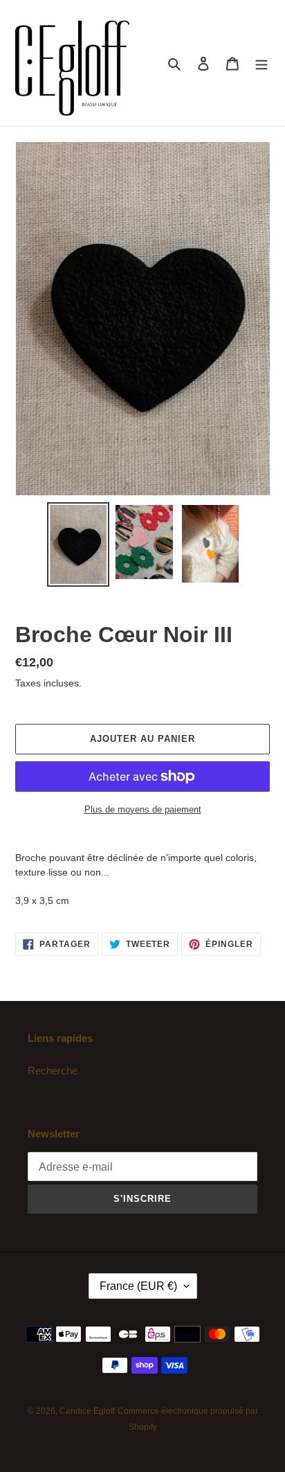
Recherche (52, 1070)
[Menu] (261, 63)
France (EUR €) (138, 1286)
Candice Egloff (87, 1411)
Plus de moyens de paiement (142, 809)
